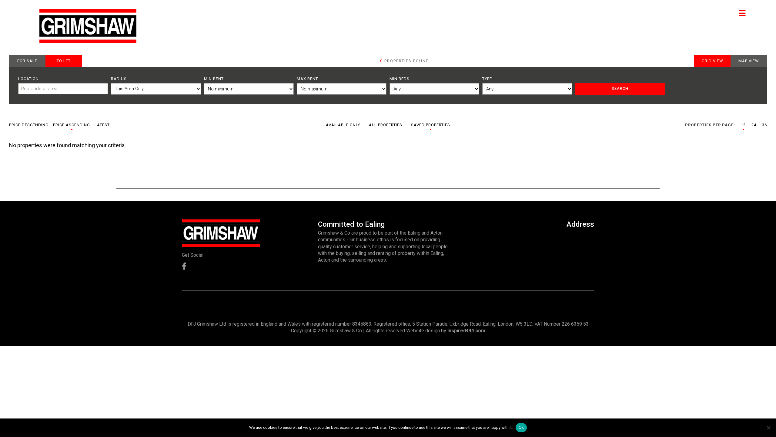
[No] (768, 428)
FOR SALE (27, 61)
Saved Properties (430, 125)
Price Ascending (71, 125)
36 (764, 125)
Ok (521, 427)
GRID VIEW (712, 61)
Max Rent (307, 78)
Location (28, 78)
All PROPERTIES (385, 125)
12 (743, 125)
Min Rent (214, 78)
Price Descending (28, 125)
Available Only (343, 125)
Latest (102, 125)
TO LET (64, 61)
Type (487, 78)
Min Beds (400, 78)
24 (753, 125)
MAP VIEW (748, 61)
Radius (119, 78)
